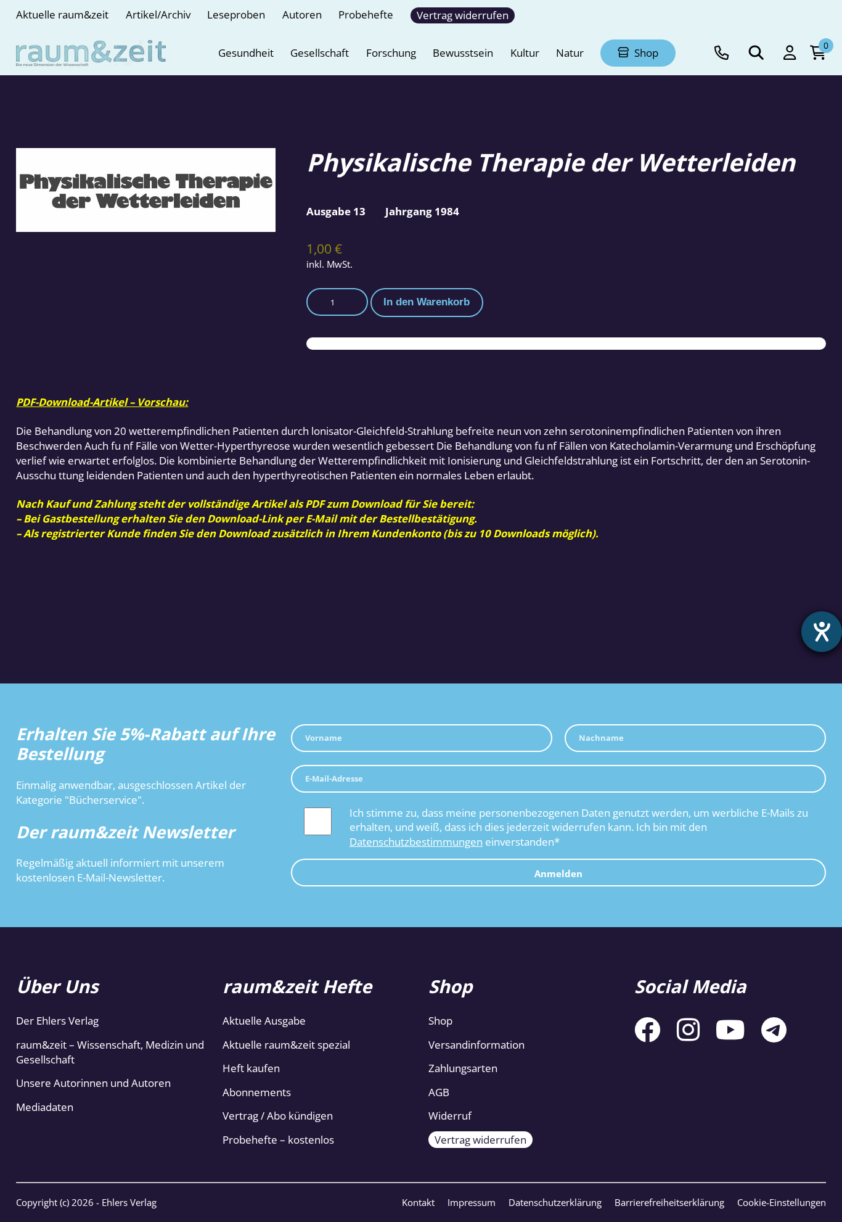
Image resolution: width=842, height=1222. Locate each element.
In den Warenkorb (426, 302)
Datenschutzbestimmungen (416, 842)
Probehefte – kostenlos (278, 1140)
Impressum (472, 1202)
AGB (438, 1092)
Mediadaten (44, 1107)
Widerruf (450, 1115)
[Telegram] (774, 1029)
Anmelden (558, 873)
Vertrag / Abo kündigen (278, 1115)
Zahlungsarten (462, 1068)
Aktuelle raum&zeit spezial (286, 1045)
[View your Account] (789, 53)
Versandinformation (476, 1045)
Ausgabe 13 (336, 211)
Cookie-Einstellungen (781, 1202)
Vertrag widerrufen (480, 1140)
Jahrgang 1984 (422, 211)
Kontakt (418, 1202)
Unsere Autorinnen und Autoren (93, 1083)
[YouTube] (730, 1029)
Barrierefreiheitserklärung (669, 1202)
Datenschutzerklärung (555, 1202)
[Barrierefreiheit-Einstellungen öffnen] (821, 631)
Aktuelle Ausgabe (264, 1021)
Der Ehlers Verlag (57, 1021)
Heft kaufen (251, 1068)
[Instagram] (688, 1029)
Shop (440, 1021)
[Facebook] (647, 1029)
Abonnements (257, 1092)
